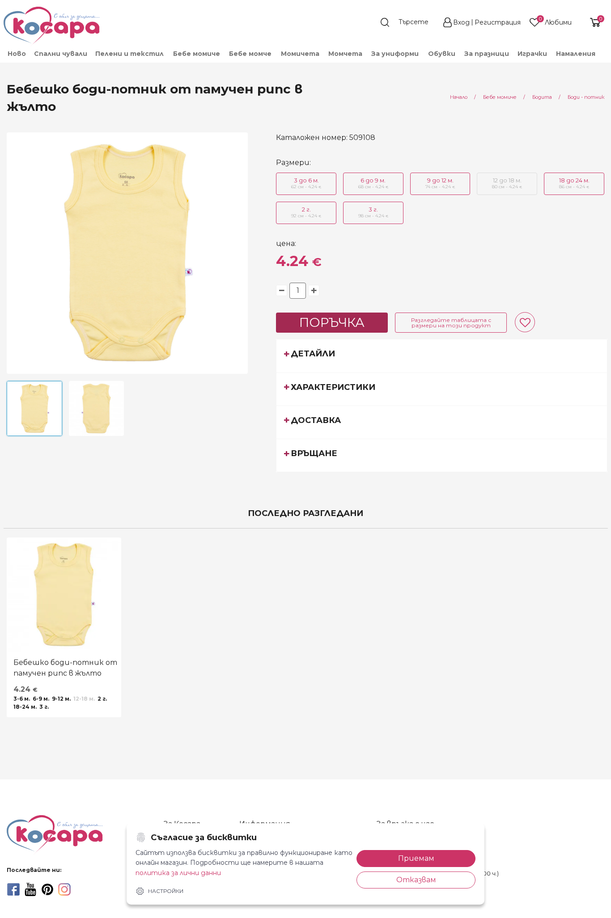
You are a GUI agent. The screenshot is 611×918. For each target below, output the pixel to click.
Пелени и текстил (129, 54)
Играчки (532, 54)
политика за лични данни (178, 873)
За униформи (395, 54)
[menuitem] (16, 53)
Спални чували (60, 54)
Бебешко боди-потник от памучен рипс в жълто (65, 667)
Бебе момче (250, 54)
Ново (17, 54)
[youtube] (30, 889)
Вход (461, 22)
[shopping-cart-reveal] (592, 22)
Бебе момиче (196, 54)
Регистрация (498, 22)
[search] (408, 22)
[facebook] (13, 889)
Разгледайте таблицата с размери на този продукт (451, 323)
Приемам (416, 858)
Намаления (575, 54)
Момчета (345, 54)
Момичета (300, 54)
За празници (486, 54)
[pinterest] (47, 889)
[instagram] (64, 889)
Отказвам (416, 880)
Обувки (441, 54)
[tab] (441, 355)
